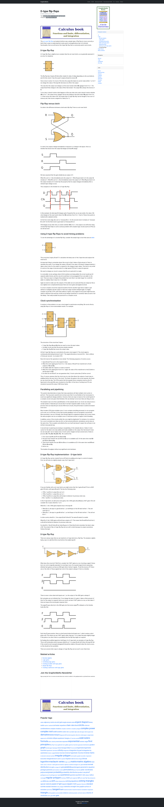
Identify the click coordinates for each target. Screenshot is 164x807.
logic (47, 17)
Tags (99, 60)
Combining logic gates (49, 662)
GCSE (92, 1)
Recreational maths (107, 1)
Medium (100, 77)
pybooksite (84, 803)
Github (99, 81)
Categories (100, 61)
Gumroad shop (101, 72)
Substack (100, 78)
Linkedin (100, 83)
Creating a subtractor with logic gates (53, 667)
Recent (99, 58)
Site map (100, 63)
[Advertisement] (63, 23)
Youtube (100, 80)
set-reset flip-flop (48, 41)
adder (92, 237)
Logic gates (46, 660)
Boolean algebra (47, 658)
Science (117, 1)
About (121, 1)
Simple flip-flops (47, 665)
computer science (52, 17)
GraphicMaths (44, 2)
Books (89, 1)
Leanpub (100, 75)
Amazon (100, 74)
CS (114, 1)
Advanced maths (98, 1)
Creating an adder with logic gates (52, 664)
